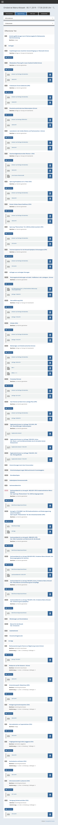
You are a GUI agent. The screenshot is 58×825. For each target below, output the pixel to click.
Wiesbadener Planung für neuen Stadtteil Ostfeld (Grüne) (26, 63)
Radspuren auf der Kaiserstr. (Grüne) (19, 665)
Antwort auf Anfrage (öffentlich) (19, 119)
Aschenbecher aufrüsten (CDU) (17, 761)
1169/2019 (9, 545)
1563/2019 (9, 731)
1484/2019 (9, 69)
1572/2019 (9, 809)
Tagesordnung (20, 13)
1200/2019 (9, 352)
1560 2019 (14, 147)
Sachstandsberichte (15, 485)
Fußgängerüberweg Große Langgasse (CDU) (21, 741)
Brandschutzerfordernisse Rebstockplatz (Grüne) (23, 108)
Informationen (9, 13)
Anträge (13, 531)
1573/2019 (9, 233)
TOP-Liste (32, 13)
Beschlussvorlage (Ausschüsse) (19, 505)
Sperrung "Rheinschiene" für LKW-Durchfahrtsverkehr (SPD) (26, 227)
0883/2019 (9, 500)
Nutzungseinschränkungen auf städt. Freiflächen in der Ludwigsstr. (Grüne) (31, 277)
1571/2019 (9, 789)
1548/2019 (9, 92)
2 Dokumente (8, 23)
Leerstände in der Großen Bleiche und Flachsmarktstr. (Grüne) (27, 131)
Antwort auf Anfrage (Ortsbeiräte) (20, 74)
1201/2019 (9, 385)
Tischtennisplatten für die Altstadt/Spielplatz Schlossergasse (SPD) (28, 249)
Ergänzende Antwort (17, 433)
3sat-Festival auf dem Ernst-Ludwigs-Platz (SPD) (23, 402)
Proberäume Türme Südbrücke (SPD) (20, 85)
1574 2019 (14, 266)
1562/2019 (9, 713)
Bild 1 (13, 367)
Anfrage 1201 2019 (16, 395)
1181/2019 (9, 654)
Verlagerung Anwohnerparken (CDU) (19, 704)
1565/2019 (9, 160)
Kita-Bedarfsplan (15, 475)
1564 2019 (14, 755)
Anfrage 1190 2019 (16, 317)
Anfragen (11, 46)
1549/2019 (9, 115)
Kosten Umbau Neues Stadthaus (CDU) (20, 204)
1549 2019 (14, 124)
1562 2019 (14, 718)
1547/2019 (9, 694)
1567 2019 (14, 774)
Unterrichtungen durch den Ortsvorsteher (21, 465)
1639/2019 (9, 564)
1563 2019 (14, 735)
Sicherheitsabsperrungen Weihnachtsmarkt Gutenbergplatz (27, 470)
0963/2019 (9, 521)
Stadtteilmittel (14, 631)
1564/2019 (9, 750)
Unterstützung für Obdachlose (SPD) (19, 685)
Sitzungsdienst (49, 821)
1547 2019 (14, 698)
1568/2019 (9, 211)
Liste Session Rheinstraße (18, 175)
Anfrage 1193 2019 (16, 339)
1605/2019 (9, 608)
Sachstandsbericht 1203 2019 (19, 574)
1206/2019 (9, 408)
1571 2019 (14, 794)
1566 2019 (14, 198)
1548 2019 (14, 102)
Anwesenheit (44, 13)
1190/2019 (9, 307)
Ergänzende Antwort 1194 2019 (19, 459)
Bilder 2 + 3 (14, 373)
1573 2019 (14, 243)
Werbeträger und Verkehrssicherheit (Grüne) (22, 346)
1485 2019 (14, 679)
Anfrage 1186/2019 (16, 294)
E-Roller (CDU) (14, 323)
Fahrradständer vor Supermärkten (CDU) (20, 724)
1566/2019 (9, 188)
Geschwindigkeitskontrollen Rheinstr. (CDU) (22, 153)
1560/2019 (9, 137)
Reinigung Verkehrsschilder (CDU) (19, 800)
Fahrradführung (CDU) (16, 300)
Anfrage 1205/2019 (16, 418)
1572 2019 (14, 813)
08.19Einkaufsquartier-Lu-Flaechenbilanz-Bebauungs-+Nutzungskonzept (24, 289)
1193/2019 (9, 329)
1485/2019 (9, 674)
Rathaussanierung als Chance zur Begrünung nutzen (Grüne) (26, 646)
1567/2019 (9, 770)
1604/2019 (9, 589)
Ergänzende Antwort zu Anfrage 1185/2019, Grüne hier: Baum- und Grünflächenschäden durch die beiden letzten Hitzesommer (27, 441)
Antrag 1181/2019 (16, 659)
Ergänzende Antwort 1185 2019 (19, 447)
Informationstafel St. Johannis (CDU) (19, 781)
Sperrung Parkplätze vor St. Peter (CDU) (21, 181)
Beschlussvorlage (16, 525)
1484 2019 (14, 79)
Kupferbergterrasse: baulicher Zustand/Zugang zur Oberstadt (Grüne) (29, 51)
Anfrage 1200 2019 (16, 362)
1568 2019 (14, 220)
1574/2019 (9, 256)
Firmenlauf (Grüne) (15, 379)
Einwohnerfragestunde (16, 636)
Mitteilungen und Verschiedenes (19, 619)
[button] (50, 75)
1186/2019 (9, 284)
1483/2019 (9, 57)
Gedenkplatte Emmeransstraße (18, 480)
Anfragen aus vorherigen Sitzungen (19, 272)
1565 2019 (14, 170)
